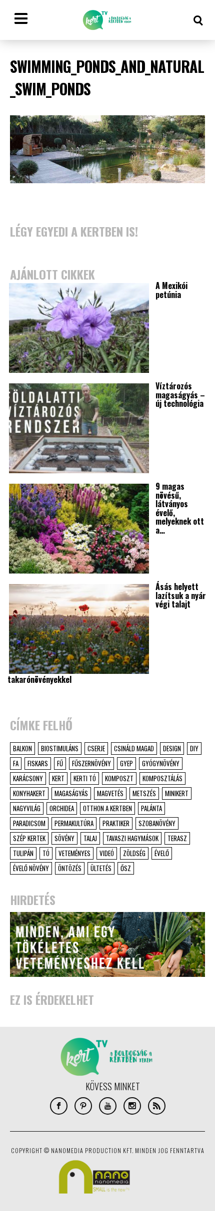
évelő (161, 853)
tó (46, 853)
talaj (90, 838)
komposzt (119, 778)
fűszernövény (91, 763)
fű (60, 763)
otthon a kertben (107, 808)
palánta (151, 808)
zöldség (134, 853)
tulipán (23, 853)
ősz (125, 868)
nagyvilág (26, 808)
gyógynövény (161, 763)
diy (194, 748)
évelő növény (31, 868)
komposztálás (162, 778)
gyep (126, 763)
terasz (177, 838)
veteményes (74, 853)
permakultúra (74, 823)
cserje (96, 748)
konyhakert (29, 793)
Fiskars (38, 763)
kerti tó (85, 778)
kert (58, 778)
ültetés (101, 868)
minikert (176, 793)
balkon (22, 748)
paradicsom (29, 823)
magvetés (110, 793)
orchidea (62, 808)
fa (15, 763)
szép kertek (29, 838)
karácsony (28, 778)
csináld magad (134, 748)
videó (107, 853)
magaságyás (71, 793)
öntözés (70, 868)
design (172, 748)
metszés (144, 793)
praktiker (116, 823)
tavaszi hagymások (132, 838)
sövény (64, 838)
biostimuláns (59, 748)
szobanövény (157, 823)
